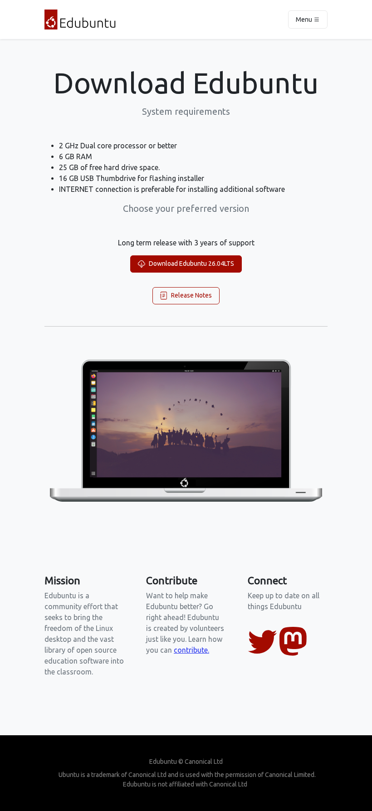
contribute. (191, 650)
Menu (304, 19)
